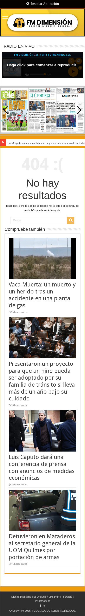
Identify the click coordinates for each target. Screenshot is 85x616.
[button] (79, 110)
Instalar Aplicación (44, 4)
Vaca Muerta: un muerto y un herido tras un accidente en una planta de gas (42, 295)
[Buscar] (70, 220)
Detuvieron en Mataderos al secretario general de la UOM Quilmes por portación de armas (42, 547)
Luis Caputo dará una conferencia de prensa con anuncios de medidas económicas (41, 467)
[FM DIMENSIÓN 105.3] (42, 22)
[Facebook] (40, 605)
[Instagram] (44, 605)
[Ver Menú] (5, 18)
